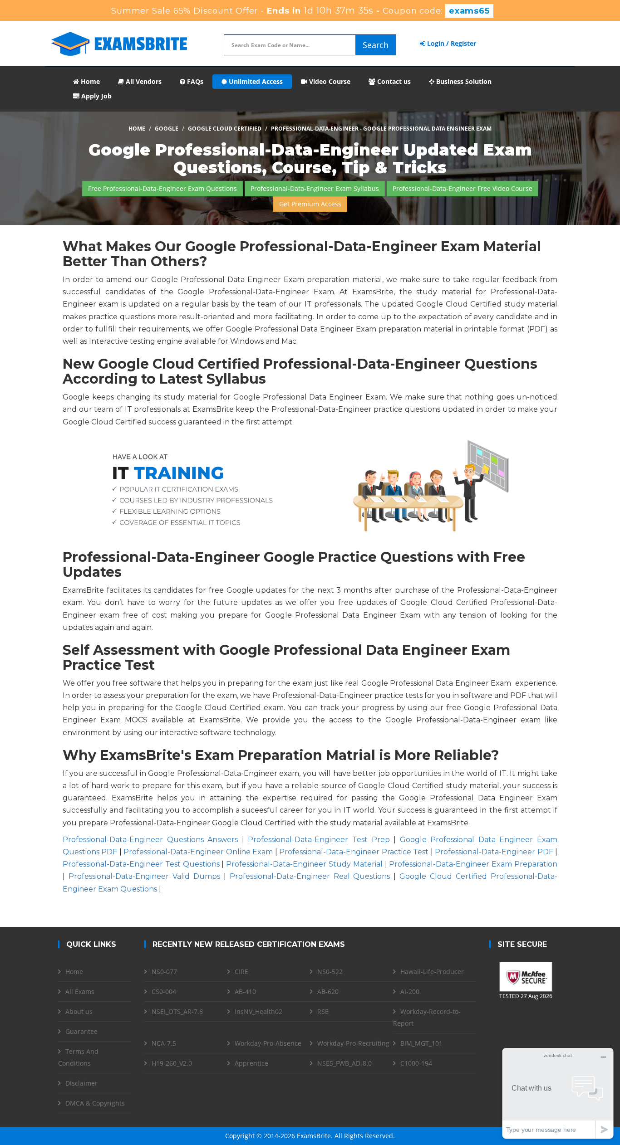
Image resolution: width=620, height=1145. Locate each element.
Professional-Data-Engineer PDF (494, 852)
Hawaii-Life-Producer (432, 971)
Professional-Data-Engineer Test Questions (141, 864)
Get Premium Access (310, 204)
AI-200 (409, 991)
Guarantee (81, 1031)
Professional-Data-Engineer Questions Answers (150, 839)
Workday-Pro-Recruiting (353, 1043)
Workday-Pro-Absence (268, 1043)
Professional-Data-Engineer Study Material (304, 864)
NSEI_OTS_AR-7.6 (177, 1011)
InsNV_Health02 (258, 1011)
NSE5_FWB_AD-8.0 (344, 1063)
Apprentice (251, 1063)
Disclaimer (81, 1083)
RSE (323, 1011)
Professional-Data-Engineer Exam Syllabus (315, 188)
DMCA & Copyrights (95, 1103)
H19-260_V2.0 (172, 1063)
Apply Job (95, 96)
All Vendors (143, 81)
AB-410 (245, 991)
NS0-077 (164, 971)
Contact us (393, 81)
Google (166, 128)
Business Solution (463, 81)
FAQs (194, 81)
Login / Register (450, 43)
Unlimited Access (255, 81)
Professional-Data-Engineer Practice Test (353, 852)
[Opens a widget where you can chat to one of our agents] (558, 1093)
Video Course (328, 81)
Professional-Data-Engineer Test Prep (318, 839)
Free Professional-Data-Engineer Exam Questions (162, 188)
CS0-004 (164, 991)
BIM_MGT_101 (421, 1043)
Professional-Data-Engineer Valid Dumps (144, 876)
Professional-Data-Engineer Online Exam (198, 852)
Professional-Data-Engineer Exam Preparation (473, 864)
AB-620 (328, 991)
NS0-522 (330, 971)
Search (376, 44)
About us (79, 1011)
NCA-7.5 (164, 1043)
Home (89, 81)
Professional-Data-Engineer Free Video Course (462, 188)
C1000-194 (416, 1063)
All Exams (79, 991)
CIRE (241, 971)
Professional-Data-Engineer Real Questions (310, 876)
